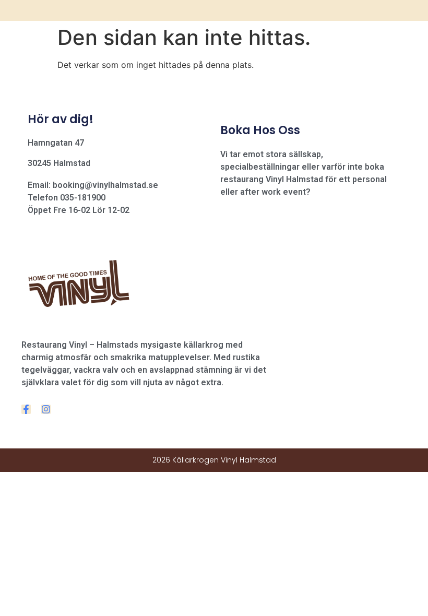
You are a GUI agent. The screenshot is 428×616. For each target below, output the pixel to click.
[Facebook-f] (26, 409)
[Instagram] (46, 409)
